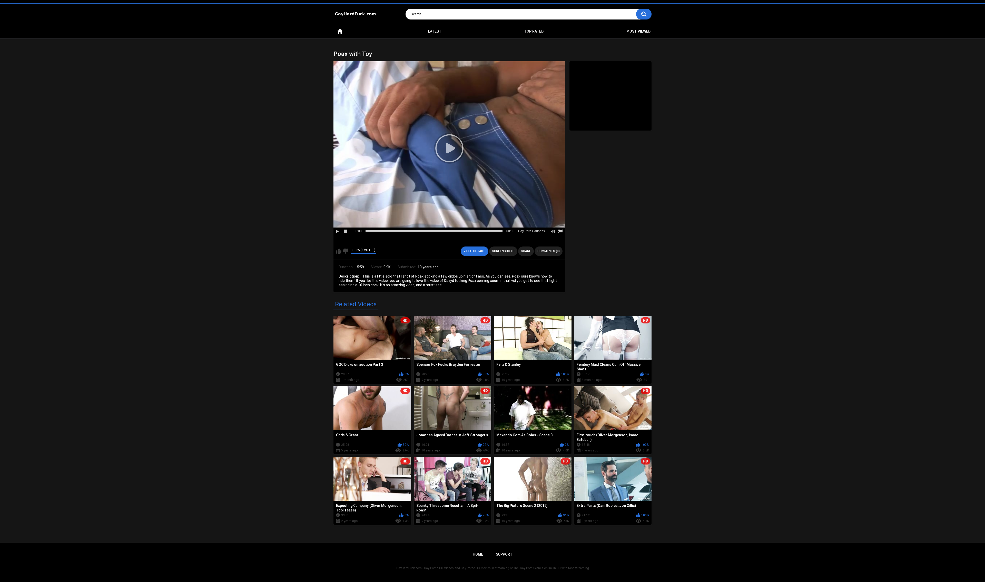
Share (526, 251)
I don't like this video (345, 251)
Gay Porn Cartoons (531, 231)
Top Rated (534, 31)
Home (339, 31)
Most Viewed (638, 31)
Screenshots (503, 251)
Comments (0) (548, 251)
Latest (434, 31)
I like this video (338, 251)
